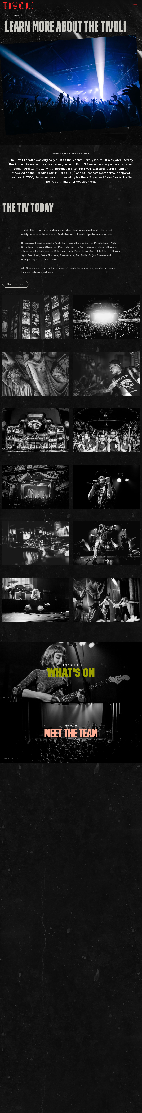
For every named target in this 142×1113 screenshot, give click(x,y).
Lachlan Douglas (10, 758)
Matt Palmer (8, 698)
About (17, 16)
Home (7, 16)
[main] (71, 556)
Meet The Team (15, 284)
